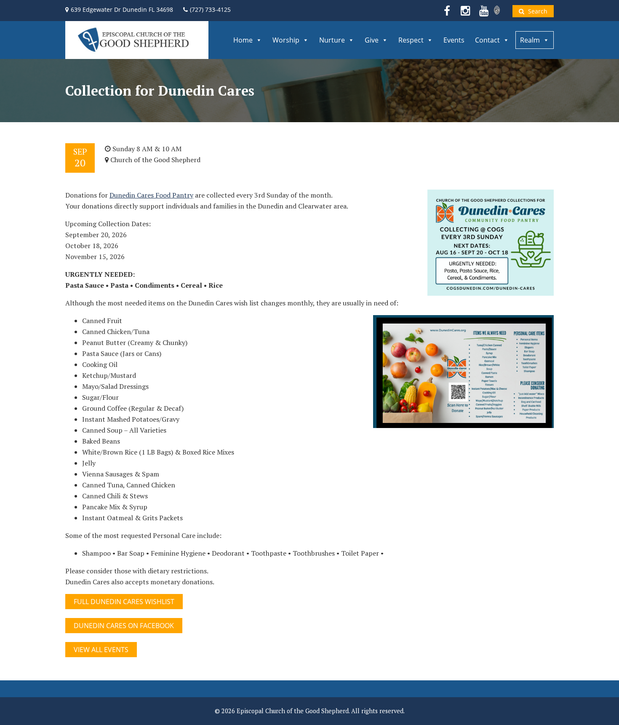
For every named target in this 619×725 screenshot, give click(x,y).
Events (453, 40)
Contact (487, 40)
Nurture (332, 40)
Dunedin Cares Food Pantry (151, 195)
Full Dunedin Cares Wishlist (124, 601)
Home (243, 40)
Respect (411, 40)
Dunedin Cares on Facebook (124, 625)
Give (372, 40)
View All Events (101, 649)
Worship (285, 40)
